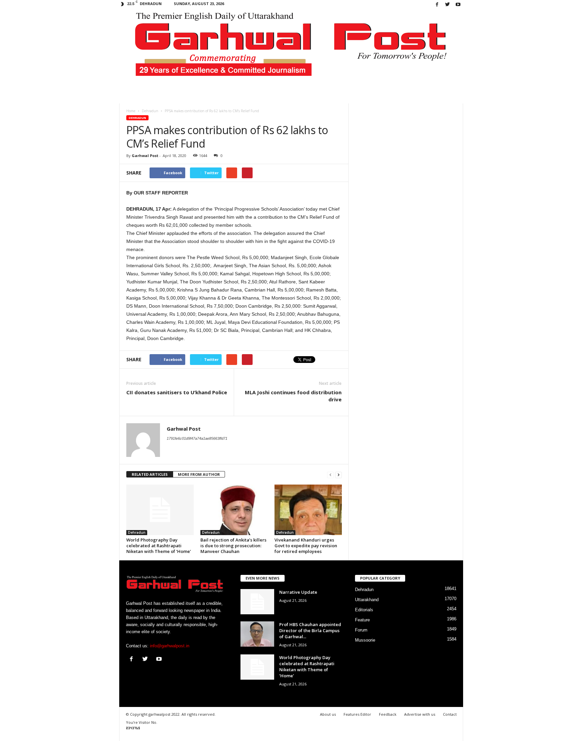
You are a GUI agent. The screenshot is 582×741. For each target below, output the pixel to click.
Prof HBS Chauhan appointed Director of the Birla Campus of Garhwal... (310, 630)
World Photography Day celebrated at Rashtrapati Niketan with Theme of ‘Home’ (158, 545)
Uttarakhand (367, 599)
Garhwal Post (145, 155)
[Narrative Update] (257, 601)
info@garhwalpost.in (169, 645)
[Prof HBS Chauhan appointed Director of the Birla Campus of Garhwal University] (257, 634)
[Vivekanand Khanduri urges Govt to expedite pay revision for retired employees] (308, 510)
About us (328, 714)
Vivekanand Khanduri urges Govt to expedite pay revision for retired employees (305, 545)
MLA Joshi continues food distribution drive (293, 396)
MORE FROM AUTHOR (199, 474)
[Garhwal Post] (291, 48)
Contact (450, 714)
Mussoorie (365, 640)
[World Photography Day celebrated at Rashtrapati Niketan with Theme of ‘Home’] (160, 510)
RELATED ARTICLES (150, 474)
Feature (362, 619)
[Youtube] (458, 5)
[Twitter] (448, 5)
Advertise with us (419, 714)
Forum (361, 629)
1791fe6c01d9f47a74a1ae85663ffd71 (197, 438)
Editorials (364, 609)
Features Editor (357, 714)
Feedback (387, 714)
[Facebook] (437, 5)
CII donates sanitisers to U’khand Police (176, 392)
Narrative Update (298, 592)
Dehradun (137, 118)
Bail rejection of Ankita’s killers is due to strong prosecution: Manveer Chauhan (233, 545)
